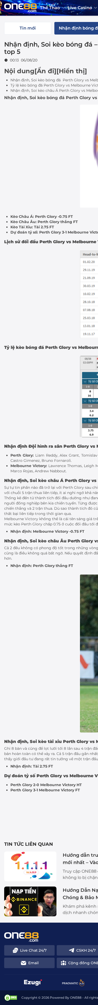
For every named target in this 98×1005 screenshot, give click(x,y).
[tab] (27, 28)
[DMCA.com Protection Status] (10, 997)
